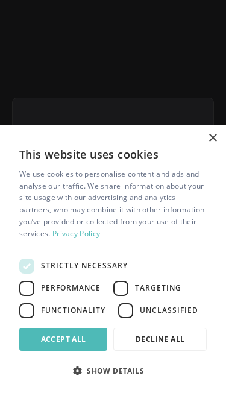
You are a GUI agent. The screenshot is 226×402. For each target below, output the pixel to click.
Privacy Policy (76, 233)
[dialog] (113, 263)
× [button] (212, 138)
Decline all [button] (160, 339)
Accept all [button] (63, 339)
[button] (113, 370)
